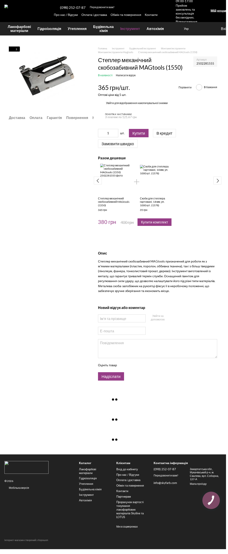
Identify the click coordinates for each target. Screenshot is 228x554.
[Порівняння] (208, 28)
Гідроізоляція (49, 28)
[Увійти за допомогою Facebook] (168, 317)
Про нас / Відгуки (66, 15)
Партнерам (123, 496)
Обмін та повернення (126, 15)
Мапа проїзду (198, 483)
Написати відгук (126, 75)
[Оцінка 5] (152, 365)
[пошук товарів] (175, 28)
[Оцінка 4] (145, 365)
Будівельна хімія (103, 28)
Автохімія (155, 28)
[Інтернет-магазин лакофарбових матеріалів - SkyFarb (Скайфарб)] (38, 467)
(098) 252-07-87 (72, 7)
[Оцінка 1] (124, 365)
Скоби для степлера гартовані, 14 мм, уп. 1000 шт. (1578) (152, 202)
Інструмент (130, 28)
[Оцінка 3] (138, 365)
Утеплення (77, 28)
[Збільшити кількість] (115, 133)
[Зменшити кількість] (101, 133)
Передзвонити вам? (102, 7)
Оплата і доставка (94, 15)
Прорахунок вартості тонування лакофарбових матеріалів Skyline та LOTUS (130, 509)
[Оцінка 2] (131, 365)
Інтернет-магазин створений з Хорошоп (26, 540)
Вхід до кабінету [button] (127, 469)
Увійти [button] (110, 103)
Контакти (151, 15)
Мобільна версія (18, 487)
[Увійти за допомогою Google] (175, 317)
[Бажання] (199, 28)
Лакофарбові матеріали (19, 28)
